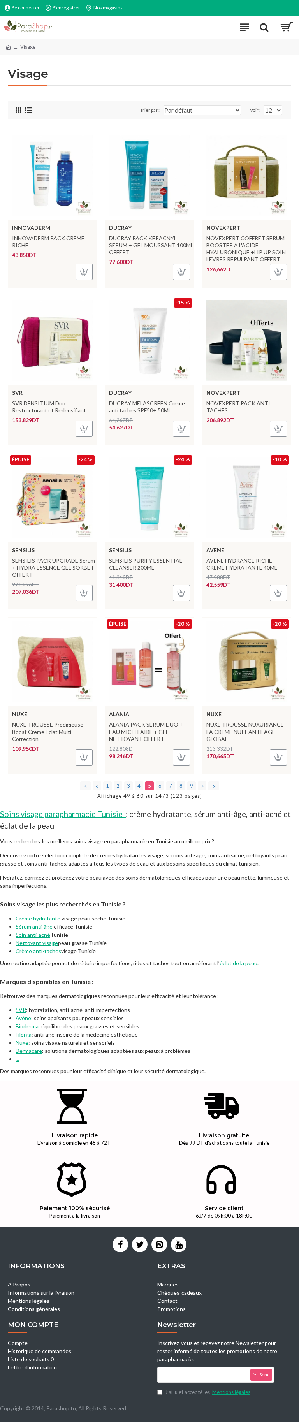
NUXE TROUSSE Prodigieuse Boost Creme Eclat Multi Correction (47, 731)
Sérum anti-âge (34, 926)
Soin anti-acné (33, 934)
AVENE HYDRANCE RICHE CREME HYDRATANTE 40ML (241, 564)
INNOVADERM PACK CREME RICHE (48, 241)
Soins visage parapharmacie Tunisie (61, 813)
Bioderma (27, 1026)
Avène (23, 1018)
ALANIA (119, 714)
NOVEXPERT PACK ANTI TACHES (238, 407)
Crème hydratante (38, 918)
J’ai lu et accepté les (207, 1392)
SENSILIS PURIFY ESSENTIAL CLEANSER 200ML (145, 564)
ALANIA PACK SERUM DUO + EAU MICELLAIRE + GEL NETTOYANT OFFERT (146, 731)
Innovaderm (31, 227)
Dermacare (29, 1050)
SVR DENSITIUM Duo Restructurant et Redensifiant (49, 407)
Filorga (24, 1034)
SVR (17, 392)
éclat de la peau (238, 963)
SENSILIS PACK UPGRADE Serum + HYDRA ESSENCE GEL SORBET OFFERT (53, 567)
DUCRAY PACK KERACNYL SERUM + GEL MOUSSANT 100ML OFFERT (151, 245)
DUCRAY (120, 227)
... (17, 1059)
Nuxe (22, 1042)
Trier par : (150, 110)
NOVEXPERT (223, 227)
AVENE (215, 550)
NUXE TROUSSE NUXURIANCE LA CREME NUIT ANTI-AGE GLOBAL (245, 731)
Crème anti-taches (38, 951)
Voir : (255, 110)
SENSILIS (23, 550)
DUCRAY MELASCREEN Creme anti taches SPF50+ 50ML (147, 407)
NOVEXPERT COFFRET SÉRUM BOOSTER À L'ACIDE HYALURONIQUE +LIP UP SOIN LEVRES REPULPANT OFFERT (246, 249)
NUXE (19, 714)
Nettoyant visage (37, 943)
